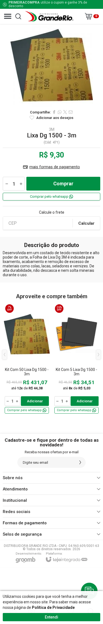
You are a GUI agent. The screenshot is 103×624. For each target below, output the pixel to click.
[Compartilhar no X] (65, 112)
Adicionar (35, 401)
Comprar (63, 183)
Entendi (51, 617)
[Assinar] (80, 462)
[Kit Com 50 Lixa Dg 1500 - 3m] (27, 358)
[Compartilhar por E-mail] (71, 112)
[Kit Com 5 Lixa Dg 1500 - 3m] (76, 358)
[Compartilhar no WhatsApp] (60, 112)
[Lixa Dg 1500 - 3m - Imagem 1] (51, 65)
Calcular (86, 223)
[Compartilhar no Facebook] (54, 112)
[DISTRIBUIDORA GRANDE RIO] (50, 16)
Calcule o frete (51, 212)
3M (51, 129)
